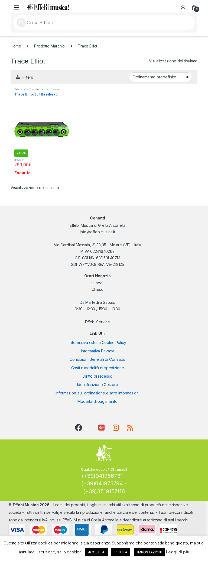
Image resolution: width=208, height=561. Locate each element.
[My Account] (183, 7)
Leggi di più (177, 551)
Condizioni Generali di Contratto (97, 359)
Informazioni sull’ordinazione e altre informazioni (97, 393)
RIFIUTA (121, 552)
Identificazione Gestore (97, 384)
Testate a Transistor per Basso (37, 89)
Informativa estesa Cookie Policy (97, 342)
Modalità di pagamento (97, 401)
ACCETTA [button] (96, 552)
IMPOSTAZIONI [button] (149, 552)
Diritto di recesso (97, 376)
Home (16, 46)
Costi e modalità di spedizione (97, 367)
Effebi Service (97, 322)
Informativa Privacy (97, 351)
